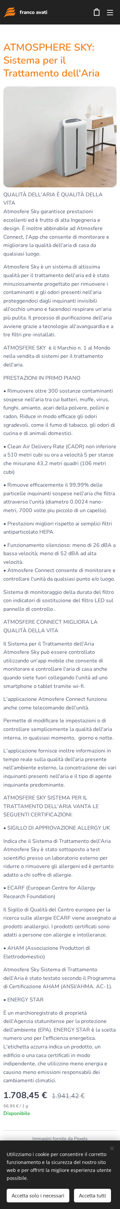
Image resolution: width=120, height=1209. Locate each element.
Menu (110, 12)
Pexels (81, 1139)
